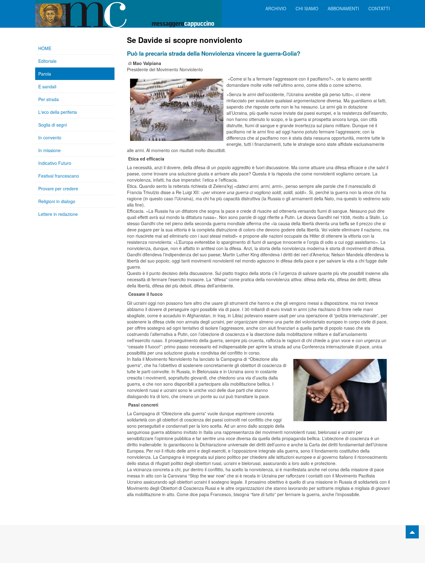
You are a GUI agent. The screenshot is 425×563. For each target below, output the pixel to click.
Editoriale (47, 61)
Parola (44, 74)
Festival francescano (58, 176)
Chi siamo (307, 8)
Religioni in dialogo (56, 201)
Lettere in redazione (58, 214)
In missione (49, 150)
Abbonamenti (343, 8)
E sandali (47, 86)
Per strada (48, 99)
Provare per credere (58, 188)
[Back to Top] (412, 531)
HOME (44, 48)
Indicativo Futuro (54, 163)
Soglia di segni (52, 125)
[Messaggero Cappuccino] (60, 8)
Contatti (379, 8)
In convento (49, 137)
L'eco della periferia (57, 112)
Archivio (275, 8)
